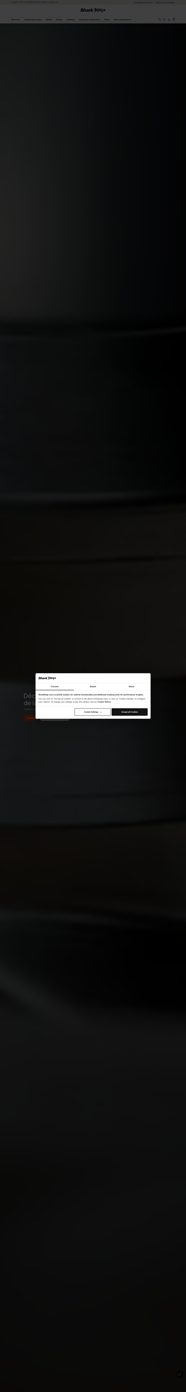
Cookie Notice (104, 702)
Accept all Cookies (129, 712)
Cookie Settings (91, 712)
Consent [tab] (55, 686)
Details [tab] (93, 686)
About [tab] (131, 686)
